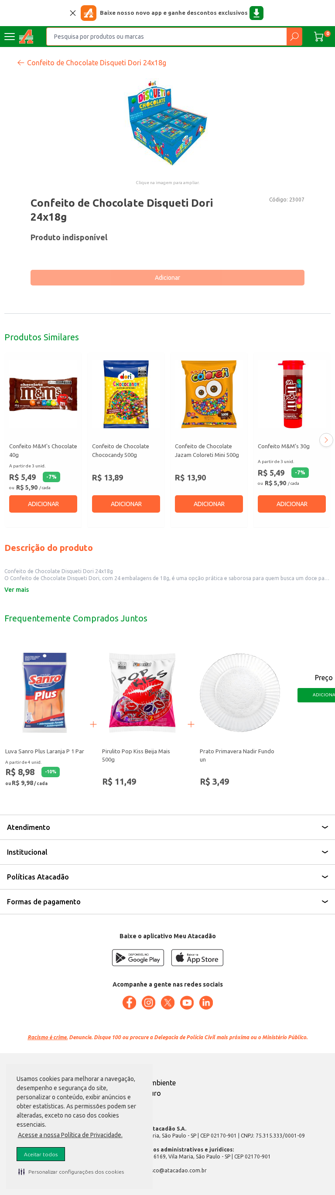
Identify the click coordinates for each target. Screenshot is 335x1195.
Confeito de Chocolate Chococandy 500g (120, 450)
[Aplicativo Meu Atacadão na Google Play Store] (138, 957)
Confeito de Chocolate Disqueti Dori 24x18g (96, 63)
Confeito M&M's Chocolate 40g (43, 450)
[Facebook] (129, 1003)
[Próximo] (326, 440)
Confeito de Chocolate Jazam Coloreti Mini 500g (207, 450)
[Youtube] (187, 1003)
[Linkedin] (206, 1003)
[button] (71, 1171)
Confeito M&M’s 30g (284, 446)
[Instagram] (148, 1003)
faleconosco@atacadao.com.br (168, 1170)
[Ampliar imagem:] (167, 121)
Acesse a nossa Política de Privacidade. (70, 1134)
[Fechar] (72, 13)
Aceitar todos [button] (41, 1154)
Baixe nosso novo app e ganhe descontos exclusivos (174, 13)
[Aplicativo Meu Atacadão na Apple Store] (197, 957)
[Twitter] (167, 1003)
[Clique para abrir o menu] (9, 36)
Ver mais (16, 589)
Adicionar (167, 277)
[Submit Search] (294, 36)
